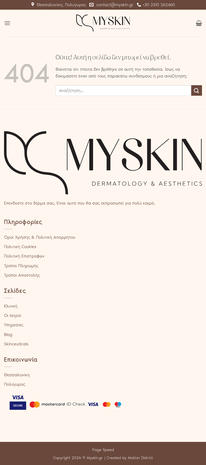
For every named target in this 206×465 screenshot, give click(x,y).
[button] (7, 23)
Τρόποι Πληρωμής (21, 265)
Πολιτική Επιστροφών (24, 256)
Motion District (140, 457)
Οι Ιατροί (12, 315)
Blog (8, 334)
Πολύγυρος (14, 384)
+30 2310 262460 (158, 4)
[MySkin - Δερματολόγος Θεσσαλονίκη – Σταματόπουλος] (103, 23)
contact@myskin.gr (114, 4)
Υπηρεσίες (13, 324)
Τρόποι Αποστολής (22, 275)
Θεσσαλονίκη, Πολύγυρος (60, 4)
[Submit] (196, 90)
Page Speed (103, 449)
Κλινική (10, 306)
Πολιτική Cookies (20, 246)
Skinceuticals (16, 343)
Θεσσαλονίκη (17, 374)
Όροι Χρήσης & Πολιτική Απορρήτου (39, 237)
